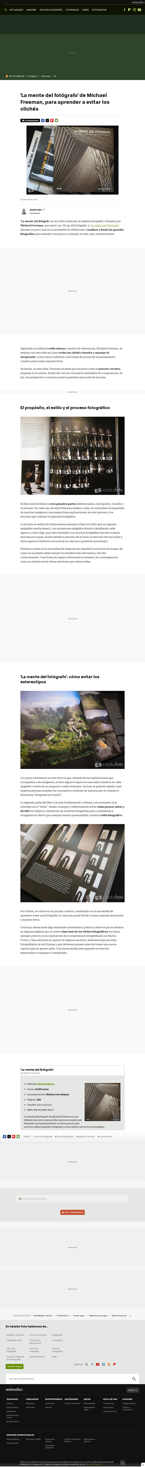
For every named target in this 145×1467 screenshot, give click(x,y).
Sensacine (50, 1403)
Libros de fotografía (43, 1136)
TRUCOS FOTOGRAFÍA (51, 9)
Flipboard (129, 9)
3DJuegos (30, 1403)
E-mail (56, 120)
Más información (93, 1464)
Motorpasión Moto (89, 1408)
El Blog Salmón (129, 1403)
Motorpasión (89, 1403)
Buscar (134, 1378)
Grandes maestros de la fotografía (15, 1358)
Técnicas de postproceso (35, 1341)
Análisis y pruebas (15, 1334)
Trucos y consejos (37, 1334)
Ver (74, 1212)
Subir (131, 1390)
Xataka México (13, 1439)
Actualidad (57, 1340)
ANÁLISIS (31, 9)
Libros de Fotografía (11, 1350)
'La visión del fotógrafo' (105, 225)
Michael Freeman (87, 1136)
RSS (109, 1364)
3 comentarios (31, 120)
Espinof (48, 1407)
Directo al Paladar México (72, 1440)
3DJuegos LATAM (33, 1439)
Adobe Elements (37, 1356)
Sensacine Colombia (50, 1446)
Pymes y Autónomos (127, 1408)
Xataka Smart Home (13, 1416)
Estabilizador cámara (43, 1315)
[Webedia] (138, 2)
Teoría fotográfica (65, 1136)
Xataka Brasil (12, 1443)
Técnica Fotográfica (57, 1350)
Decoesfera (108, 1407)
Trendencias (108, 1403)
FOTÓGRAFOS (99, 9)
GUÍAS (85, 9)
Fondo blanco (63, 1315)
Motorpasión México (89, 1440)
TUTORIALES (72, 9)
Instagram (134, 9)
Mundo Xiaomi (13, 1421)
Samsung (45, 76)
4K (55, 76)
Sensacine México (50, 1440)
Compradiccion (110, 1411)
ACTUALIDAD (16, 9)
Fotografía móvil (14, 1340)
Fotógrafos (57, 1334)
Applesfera (11, 1411)
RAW (54, 1356)
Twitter (47, 120)
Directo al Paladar (72, 1403)
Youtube (139, 9)
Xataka (10, 1403)
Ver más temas (14, 1366)
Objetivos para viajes (98, 1315)
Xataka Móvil (12, 1407)
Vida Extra (30, 1407)
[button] (37, 209)
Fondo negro (79, 1315)
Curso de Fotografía (34, 1350)
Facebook (124, 9)
